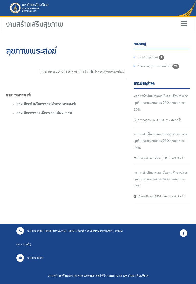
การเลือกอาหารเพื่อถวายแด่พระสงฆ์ (44, 113)
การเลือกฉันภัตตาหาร (33, 104)
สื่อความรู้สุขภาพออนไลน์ (158, 66)
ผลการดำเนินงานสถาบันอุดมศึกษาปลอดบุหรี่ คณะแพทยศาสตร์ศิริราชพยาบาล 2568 (161, 102)
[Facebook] (183, 233)
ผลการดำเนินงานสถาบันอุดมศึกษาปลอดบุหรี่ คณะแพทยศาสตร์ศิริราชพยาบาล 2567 (161, 179)
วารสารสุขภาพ (150, 57)
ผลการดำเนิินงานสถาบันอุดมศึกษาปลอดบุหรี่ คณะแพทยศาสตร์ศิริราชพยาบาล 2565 (161, 141)
